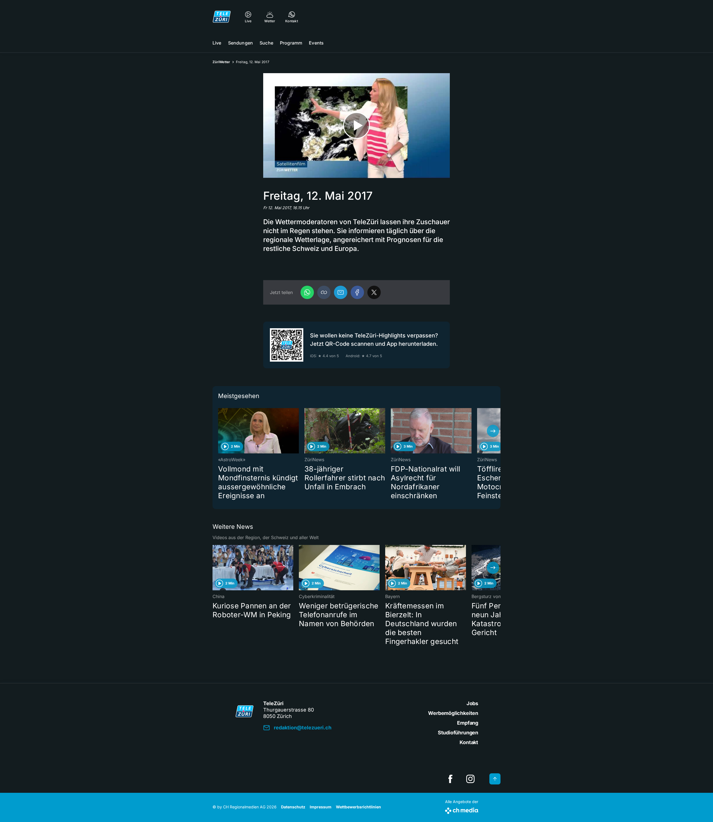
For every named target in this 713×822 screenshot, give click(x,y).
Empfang (467, 723)
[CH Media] (461, 809)
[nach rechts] (493, 431)
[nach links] (220, 431)
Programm (291, 43)
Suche (266, 43)
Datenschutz (293, 806)
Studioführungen (458, 732)
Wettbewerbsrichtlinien (358, 806)
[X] (374, 292)
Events (316, 43)
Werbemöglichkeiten (453, 713)
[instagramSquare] (470, 778)
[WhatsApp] (307, 292)
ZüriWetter (221, 62)
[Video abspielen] (356, 125)
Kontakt (469, 742)
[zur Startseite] (222, 16)
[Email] (340, 292)
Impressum (320, 806)
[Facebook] (357, 292)
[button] (324, 292)
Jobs (472, 703)
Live (217, 43)
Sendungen (240, 43)
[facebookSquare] (450, 778)
